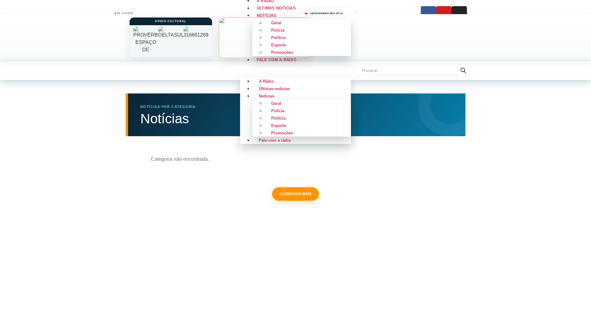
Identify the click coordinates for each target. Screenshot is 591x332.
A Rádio (266, 81)
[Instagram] (459, 14)
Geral (276, 23)
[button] (295, 70)
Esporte (278, 45)
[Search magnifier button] (463, 70)
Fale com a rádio (276, 59)
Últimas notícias (274, 88)
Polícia (277, 30)
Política (278, 37)
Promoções (282, 133)
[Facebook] (428, 14)
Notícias (266, 15)
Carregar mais (295, 194)
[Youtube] (444, 14)
